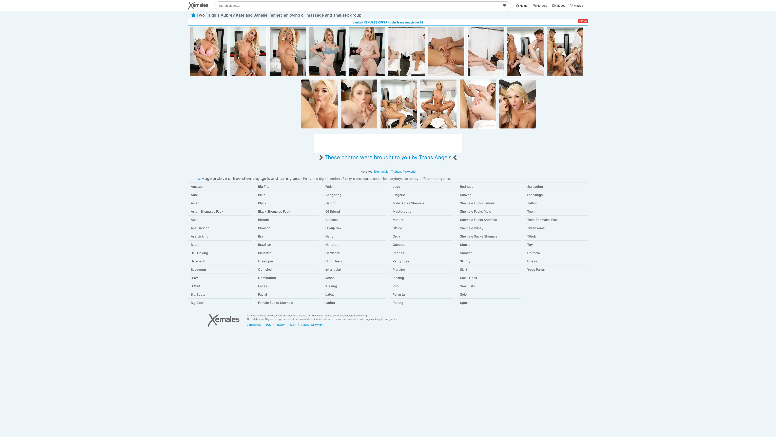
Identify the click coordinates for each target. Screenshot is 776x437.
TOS (268, 324)
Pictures (541, 5)
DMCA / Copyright (312, 324)
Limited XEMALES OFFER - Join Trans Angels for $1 (388, 22)
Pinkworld (409, 171)
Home (523, 5)
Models (578, 5)
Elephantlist (381, 171)
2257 (292, 324)
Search (505, 6)
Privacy (280, 324)
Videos (560, 5)
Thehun (396, 171)
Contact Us (254, 324)
